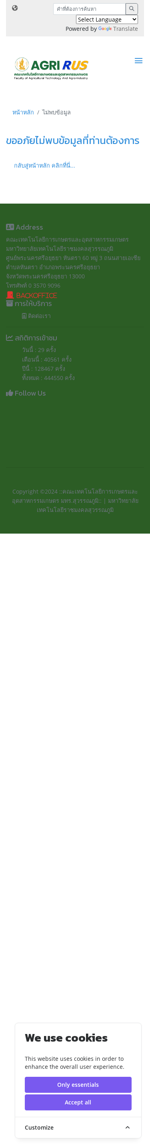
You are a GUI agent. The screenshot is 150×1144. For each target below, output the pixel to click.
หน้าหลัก (23, 112)
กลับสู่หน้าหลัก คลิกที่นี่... (44, 165)
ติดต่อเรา (38, 316)
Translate (125, 28)
